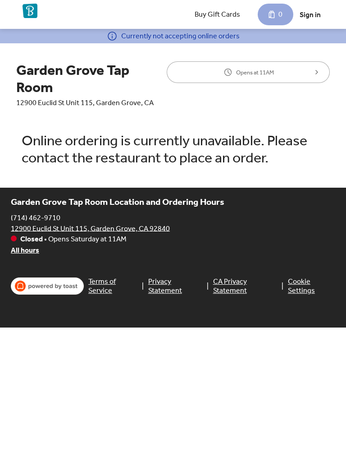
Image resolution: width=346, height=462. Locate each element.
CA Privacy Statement (230, 286)
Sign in (310, 14)
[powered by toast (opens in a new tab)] (47, 286)
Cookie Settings (301, 286)
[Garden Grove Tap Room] (30, 11)
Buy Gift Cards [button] (217, 14)
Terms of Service (102, 286)
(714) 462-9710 (35, 217)
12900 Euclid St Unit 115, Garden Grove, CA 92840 (90, 228)
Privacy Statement (165, 286)
